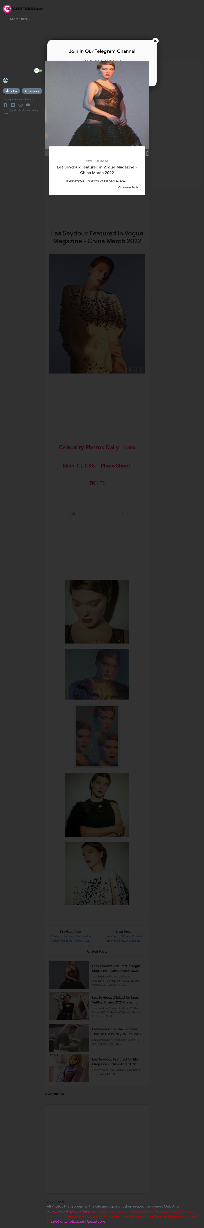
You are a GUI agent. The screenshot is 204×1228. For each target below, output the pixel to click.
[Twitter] (13, 105)
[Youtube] (28, 105)
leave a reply (130, 187)
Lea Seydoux (76, 180)
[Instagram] (20, 105)
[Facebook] (6, 105)
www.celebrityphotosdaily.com (72, 1211)
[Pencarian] (5, 20)
